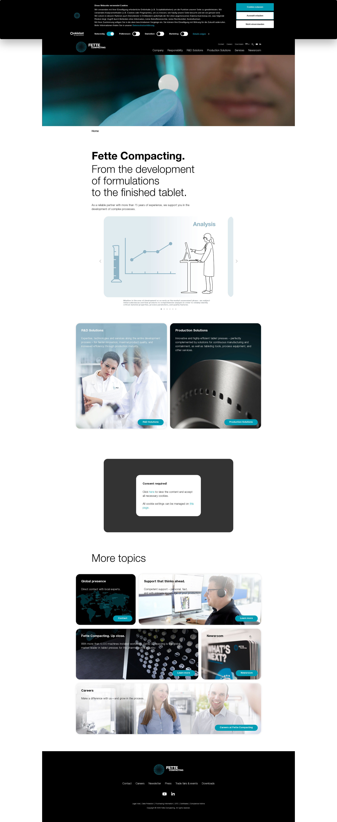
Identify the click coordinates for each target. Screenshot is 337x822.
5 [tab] (172, 309)
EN (246, 44)
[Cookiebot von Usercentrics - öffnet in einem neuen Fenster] (77, 34)
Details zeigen (199, 34)
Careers (229, 44)
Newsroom (247, 673)
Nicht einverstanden (255, 24)
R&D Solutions (151, 422)
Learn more (246, 618)
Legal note (136, 804)
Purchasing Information (164, 804)
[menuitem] (158, 50)
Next (237, 261)
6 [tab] (175, 309)
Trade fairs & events (186, 783)
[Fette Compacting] (90, 46)
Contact (221, 44)
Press (168, 783)
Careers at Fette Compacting (236, 728)
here (151, 491)
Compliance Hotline (197, 804)
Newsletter (154, 783)
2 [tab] (164, 309)
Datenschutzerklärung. (144, 25)
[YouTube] (257, 44)
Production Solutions (241, 422)
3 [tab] (167, 309)
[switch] (136, 34)
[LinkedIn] (260, 44)
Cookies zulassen (255, 7)
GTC (176, 804)
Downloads (239, 44)
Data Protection (148, 804)
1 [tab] (161, 309)
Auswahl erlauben (255, 15)
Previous (100, 261)
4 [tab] (169, 309)
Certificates (184, 804)
